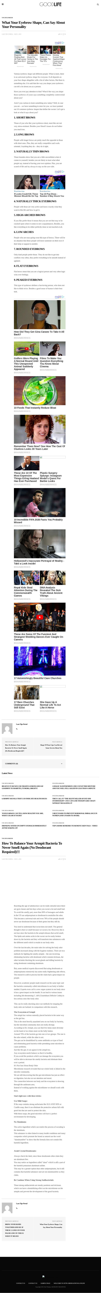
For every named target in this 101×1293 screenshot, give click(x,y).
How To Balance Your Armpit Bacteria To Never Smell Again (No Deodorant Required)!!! (16, 748)
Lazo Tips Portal (7, 34)
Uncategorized (7, 17)
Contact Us (20, 1283)
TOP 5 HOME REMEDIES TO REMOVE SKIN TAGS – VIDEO (74, 826)
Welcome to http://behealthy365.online (69, 1283)
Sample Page (45, 1283)
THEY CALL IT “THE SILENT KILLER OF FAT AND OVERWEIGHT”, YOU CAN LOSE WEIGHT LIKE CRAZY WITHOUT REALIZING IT (73, 801)
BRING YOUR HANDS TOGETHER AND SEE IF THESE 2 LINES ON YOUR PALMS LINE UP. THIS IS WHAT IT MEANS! (15, 1230)
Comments (11, 764)
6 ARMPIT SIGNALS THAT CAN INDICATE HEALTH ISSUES (24, 799)
